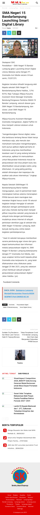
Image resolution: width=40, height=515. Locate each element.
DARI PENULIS (23, 374)
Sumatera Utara (10, 506)
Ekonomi (30, 497)
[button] (3, 3)
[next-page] (7, 419)
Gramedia (11, 304)
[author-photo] (20, 360)
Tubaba (17, 504)
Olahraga (20, 509)
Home (9, 495)
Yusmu (9, 28)
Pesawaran (10, 504)
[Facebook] (4, 33)
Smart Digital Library (25, 307)
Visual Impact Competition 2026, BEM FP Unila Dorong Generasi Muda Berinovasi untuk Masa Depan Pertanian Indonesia (25, 383)
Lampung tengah (27, 504)
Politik (29, 495)
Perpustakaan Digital (22, 304)
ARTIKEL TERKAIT (9, 374)
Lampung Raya (13, 8)
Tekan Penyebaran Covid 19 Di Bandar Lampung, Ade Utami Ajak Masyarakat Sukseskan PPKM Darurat (29, 337)
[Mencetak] (19, 33)
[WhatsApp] (14, 33)
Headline (22, 495)
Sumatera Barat (21, 506)
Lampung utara (31, 502)
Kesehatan (23, 497)
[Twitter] (9, 33)
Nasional (19, 500)
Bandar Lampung (25, 8)
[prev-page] (3, 419)
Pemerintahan (10, 500)
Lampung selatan (20, 502)
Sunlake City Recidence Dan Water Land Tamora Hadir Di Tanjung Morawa (11, 335)
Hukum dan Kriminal (11, 497)
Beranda (4, 8)
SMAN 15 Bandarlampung (10, 307)
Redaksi (15, 495)
